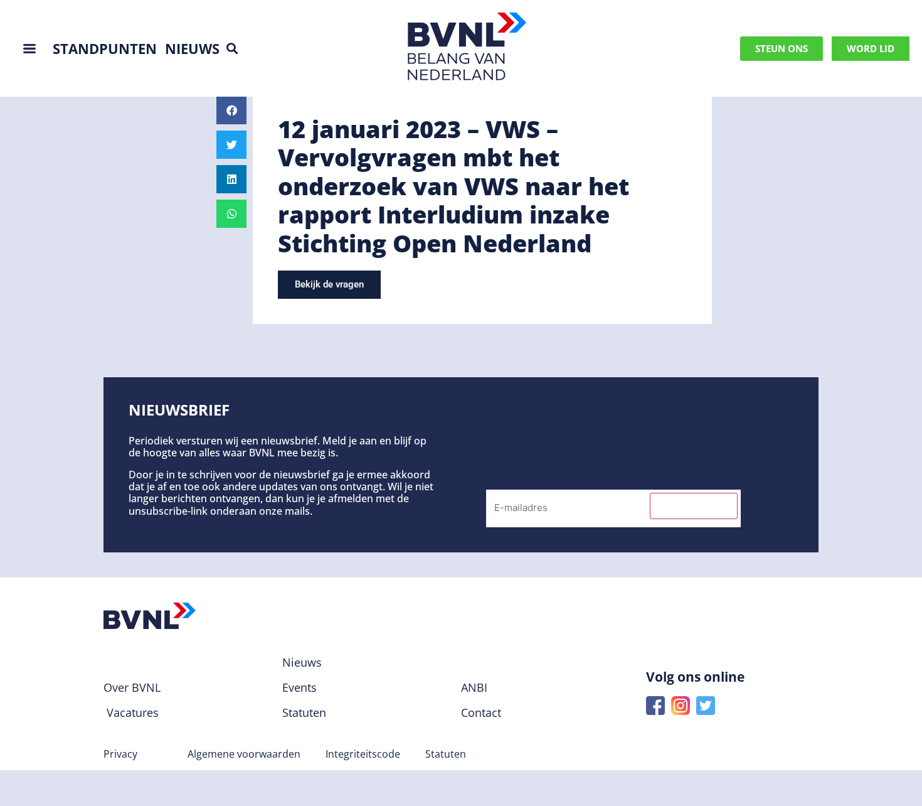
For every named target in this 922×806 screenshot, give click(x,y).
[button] (232, 48)
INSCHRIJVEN (693, 506)
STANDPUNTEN (105, 48)
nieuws (192, 48)
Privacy (120, 754)
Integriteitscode (363, 754)
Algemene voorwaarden (244, 754)
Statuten (445, 754)
